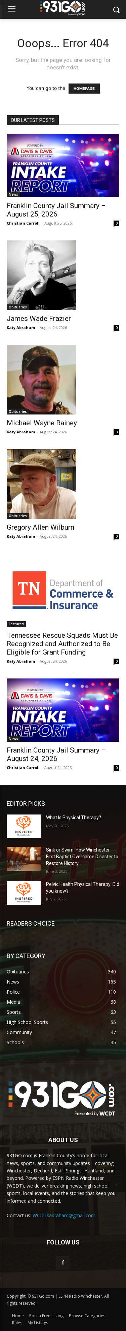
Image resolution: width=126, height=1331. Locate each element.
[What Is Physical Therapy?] (24, 826)
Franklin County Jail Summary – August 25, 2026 (56, 210)
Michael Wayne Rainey (42, 423)
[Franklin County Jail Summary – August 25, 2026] (63, 165)
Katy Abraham (21, 327)
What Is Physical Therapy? (73, 817)
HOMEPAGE (84, 88)
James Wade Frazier (39, 318)
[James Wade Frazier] (63, 275)
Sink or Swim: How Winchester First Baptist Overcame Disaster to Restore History (82, 856)
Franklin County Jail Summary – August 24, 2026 (56, 754)
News (13, 194)
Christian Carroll (23, 223)
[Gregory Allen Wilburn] (63, 484)
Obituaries (18, 307)
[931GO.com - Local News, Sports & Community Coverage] (63, 8)
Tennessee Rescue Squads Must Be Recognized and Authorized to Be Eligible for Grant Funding (62, 643)
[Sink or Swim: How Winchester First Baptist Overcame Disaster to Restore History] (24, 858)
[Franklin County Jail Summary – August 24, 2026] (63, 710)
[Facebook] (63, 1262)
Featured (16, 624)
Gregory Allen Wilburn (40, 527)
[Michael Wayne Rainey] (63, 379)
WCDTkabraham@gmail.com (64, 1215)
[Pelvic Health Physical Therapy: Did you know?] (24, 893)
